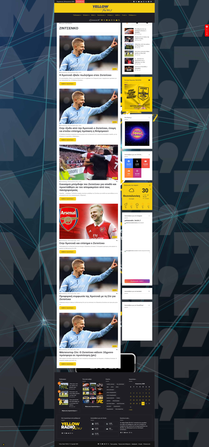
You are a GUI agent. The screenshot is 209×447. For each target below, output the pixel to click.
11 (133, 396)
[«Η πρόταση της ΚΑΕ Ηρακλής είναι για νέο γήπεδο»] (86, 397)
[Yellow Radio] (104, 8)
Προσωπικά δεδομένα (124, 444)
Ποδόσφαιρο (76, 15)
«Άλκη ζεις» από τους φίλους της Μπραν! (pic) (73, 385)
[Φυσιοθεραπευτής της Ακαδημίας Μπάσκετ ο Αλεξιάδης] (129, 31)
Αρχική (62, 23)
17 (130, 400)
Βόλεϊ (92, 15)
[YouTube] (66, 433)
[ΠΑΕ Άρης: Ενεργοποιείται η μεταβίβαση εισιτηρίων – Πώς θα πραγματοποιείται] (100, 401)
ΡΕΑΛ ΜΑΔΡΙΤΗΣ (119, 409)
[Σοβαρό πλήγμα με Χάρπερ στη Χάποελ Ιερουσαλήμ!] (93, 393)
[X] (64, 433)
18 (133, 400)
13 (140, 396)
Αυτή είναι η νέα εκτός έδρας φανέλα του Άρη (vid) (74, 393)
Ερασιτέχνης (100, 15)
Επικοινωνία (146, 444)
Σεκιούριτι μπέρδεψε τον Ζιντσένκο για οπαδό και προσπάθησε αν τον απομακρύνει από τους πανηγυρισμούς (87, 187)
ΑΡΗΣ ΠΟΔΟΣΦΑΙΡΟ (111, 392)
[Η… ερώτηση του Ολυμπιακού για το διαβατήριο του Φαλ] (129, 61)
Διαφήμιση (134, 444)
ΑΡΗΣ (112, 387)
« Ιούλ (130, 409)
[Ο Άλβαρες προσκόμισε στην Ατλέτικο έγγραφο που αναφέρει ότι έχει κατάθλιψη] (93, 401)
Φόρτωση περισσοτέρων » (69, 410)
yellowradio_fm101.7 (133, 220)
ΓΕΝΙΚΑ (118, 398)
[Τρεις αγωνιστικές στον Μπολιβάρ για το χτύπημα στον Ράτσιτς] (63, 402)
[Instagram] (70, 433)
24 (130, 403)
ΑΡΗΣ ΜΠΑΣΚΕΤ (110, 389)
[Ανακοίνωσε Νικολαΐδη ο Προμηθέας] (129, 69)
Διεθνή (117, 15)
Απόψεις (110, 15)
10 (130, 396)
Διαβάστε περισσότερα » (67, 83)
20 (140, 400)
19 (136, 400)
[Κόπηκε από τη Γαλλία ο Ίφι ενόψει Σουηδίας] (129, 39)
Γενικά (124, 15)
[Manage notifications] (3, 444)
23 (149, 400)
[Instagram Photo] (138, 236)
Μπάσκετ (85, 15)
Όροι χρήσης (113, 444)
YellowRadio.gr (64, 72)
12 (136, 396)
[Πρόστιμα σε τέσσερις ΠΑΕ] (86, 401)
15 (146, 396)
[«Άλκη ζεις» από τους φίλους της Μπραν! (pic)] (129, 46)
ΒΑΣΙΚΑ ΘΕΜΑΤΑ (110, 398)
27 (140, 403)
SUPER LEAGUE (110, 384)
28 (143, 403)
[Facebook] (62, 433)
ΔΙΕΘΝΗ (108, 400)
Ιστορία (140, 444)
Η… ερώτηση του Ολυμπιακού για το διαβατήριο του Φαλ (140, 60)
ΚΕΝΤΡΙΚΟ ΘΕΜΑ (111, 403)
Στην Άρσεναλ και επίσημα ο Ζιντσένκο (81, 243)
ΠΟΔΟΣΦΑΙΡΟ (117, 406)
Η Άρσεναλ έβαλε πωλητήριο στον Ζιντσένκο (85, 75)
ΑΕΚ (108, 387)
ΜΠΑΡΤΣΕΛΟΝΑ (120, 403)
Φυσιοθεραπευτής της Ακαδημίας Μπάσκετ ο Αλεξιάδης (140, 30)
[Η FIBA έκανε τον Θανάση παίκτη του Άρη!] (93, 397)
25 (133, 403)
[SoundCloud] (68, 433)
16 (149, 396)
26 (136, 403)
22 (146, 400)
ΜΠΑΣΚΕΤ (109, 406)
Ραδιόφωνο (132, 15)
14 (143, 396)
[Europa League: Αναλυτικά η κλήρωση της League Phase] (100, 393)
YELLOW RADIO (120, 384)
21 (143, 400)
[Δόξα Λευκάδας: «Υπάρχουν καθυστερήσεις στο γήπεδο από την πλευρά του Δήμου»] (100, 397)
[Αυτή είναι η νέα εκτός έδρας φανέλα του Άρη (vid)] (129, 54)
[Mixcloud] (72, 433)
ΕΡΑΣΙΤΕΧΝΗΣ (116, 400)
